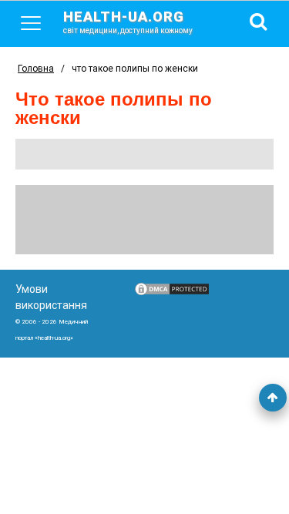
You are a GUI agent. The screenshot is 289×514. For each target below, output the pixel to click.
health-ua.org (128, 21)
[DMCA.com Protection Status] (171, 293)
